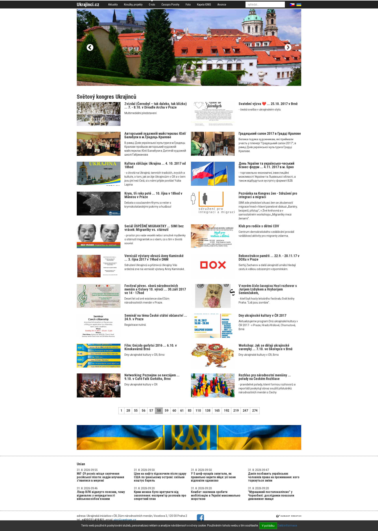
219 (236, 410)
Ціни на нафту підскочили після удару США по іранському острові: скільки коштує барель (160, 477)
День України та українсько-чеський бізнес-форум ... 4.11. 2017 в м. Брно (266, 165)
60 (174, 410)
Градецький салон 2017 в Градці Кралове (270, 133)
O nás (152, 4)
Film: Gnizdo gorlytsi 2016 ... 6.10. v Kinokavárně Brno (150, 347)
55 (136, 410)
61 (182, 410)
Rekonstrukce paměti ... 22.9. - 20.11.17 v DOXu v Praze (269, 257)
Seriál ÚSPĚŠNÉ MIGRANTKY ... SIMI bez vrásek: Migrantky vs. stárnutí (154, 228)
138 (207, 410)
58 (159, 410)
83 (189, 410)
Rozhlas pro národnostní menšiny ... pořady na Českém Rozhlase (265, 377)
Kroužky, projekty (133, 4)
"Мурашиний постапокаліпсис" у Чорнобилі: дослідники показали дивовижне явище (271, 495)
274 (255, 410)
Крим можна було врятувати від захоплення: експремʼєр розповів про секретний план (160, 495)
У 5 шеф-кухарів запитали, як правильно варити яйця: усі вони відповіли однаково (213, 477)
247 (245, 410)
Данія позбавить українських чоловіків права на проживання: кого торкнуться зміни (273, 477)
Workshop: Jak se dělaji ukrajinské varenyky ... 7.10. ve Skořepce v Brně (266, 347)
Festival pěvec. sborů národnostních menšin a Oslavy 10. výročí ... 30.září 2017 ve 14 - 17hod (155, 289)
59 (166, 410)
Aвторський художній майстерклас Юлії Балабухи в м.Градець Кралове (155, 135)
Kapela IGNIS (204, 4)
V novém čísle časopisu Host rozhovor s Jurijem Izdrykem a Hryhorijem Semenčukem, (268, 289)
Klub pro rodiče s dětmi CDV (259, 226)
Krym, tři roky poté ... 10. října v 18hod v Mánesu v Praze (153, 195)
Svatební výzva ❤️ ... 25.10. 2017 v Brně (268, 104)
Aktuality (113, 4)
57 (151, 410)
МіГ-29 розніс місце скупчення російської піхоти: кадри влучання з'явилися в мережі (100, 477)
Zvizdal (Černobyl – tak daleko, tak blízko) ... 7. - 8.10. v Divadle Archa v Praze (155, 105)
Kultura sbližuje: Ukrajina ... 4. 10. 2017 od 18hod (155, 165)
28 (128, 410)
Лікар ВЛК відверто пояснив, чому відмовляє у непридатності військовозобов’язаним (101, 495)
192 (226, 410)
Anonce (221, 4)
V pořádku (268, 525)
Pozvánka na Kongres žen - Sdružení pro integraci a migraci (268, 195)
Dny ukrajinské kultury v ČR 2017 (262, 315)
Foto (188, 4)
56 (143, 410)
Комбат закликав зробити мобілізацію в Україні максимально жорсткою (215, 495)
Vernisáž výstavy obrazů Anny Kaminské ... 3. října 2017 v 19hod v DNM (153, 257)
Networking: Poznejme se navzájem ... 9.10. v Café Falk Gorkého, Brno (152, 377)
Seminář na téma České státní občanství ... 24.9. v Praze (155, 317)
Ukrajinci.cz (88, 4)
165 (217, 410)
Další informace (287, 525)
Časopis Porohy (170, 4)
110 (198, 410)
